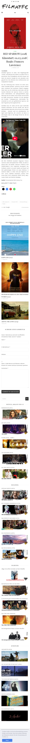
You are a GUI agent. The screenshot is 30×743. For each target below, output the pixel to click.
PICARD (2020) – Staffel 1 (7, 437)
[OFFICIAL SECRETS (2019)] (14, 495)
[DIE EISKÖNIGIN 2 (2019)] (14, 540)
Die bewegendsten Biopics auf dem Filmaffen (12, 628)
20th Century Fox (5, 202)
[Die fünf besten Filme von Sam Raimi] (14, 590)
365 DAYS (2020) (5, 423)
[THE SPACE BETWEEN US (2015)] (14, 686)
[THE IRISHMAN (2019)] (14, 459)
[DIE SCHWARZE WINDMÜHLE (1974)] (14, 510)
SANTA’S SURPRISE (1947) (8, 694)
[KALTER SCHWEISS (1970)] (14, 555)
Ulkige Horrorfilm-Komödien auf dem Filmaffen (13, 569)
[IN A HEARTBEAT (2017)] (14, 716)
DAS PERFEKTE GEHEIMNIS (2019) (10, 518)
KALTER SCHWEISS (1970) (8, 548)
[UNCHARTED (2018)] (14, 656)
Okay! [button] (7, 740)
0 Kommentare (25, 207)
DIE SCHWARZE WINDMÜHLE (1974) (10, 503)
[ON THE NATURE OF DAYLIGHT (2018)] (14, 671)
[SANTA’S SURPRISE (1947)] (14, 701)
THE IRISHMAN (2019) (7, 452)
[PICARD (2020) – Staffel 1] (14, 444)
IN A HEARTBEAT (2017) (7, 709)
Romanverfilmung (23, 202)
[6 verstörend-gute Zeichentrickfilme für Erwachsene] (14, 605)
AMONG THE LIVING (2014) (9, 321)
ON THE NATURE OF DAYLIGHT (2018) (11, 664)
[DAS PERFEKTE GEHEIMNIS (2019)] (14, 525)
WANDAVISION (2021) (7, 408)
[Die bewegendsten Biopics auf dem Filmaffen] (14, 635)
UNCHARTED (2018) (6, 649)
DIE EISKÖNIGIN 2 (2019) (7, 533)
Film (15, 51)
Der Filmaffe (7, 207)
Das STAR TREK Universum (8, 613)
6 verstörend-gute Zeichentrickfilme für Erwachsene (14, 598)
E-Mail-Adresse (5, 347)
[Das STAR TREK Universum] (14, 620)
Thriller (3, 204)
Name (3, 339)
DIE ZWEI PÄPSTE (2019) (7, 467)
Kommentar (4, 368)
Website (3, 354)
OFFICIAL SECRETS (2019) (8, 488)
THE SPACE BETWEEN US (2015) (9, 679)
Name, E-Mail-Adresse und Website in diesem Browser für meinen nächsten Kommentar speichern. (14, 364)
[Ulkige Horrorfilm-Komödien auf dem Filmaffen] (14, 575)
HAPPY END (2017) (7, 257)
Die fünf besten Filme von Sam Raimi (10, 583)
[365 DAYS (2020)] (14, 429)
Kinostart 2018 (15, 202)
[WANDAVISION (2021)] (14, 415)
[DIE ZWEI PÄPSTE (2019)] (14, 474)
